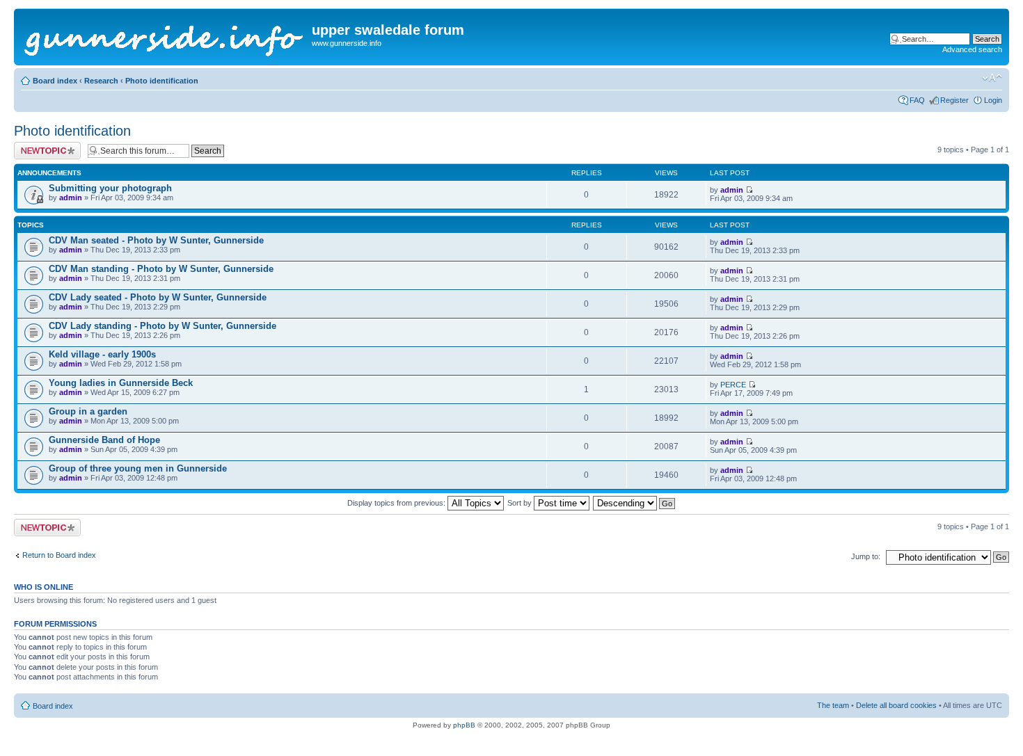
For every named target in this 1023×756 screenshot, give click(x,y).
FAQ (917, 100)
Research (101, 81)
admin (70, 197)
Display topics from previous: (397, 503)
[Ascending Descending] (634, 503)
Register (954, 100)
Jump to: (865, 556)
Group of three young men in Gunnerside (138, 468)
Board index (55, 81)
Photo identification (161, 81)
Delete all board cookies (896, 705)
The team (833, 705)
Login (993, 100)
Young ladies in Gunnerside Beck (121, 383)
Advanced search (972, 49)
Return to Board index (59, 555)
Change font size (992, 78)
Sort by (520, 503)
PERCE (733, 384)
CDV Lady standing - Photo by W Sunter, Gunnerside (162, 326)
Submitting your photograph (110, 188)
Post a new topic (42, 146)
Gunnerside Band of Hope (104, 440)
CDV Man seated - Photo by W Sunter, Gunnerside (156, 240)
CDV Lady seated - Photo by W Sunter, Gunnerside (158, 297)
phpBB (464, 725)
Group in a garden (88, 411)
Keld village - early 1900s (102, 354)
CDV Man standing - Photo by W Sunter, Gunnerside (161, 269)
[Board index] (164, 37)
